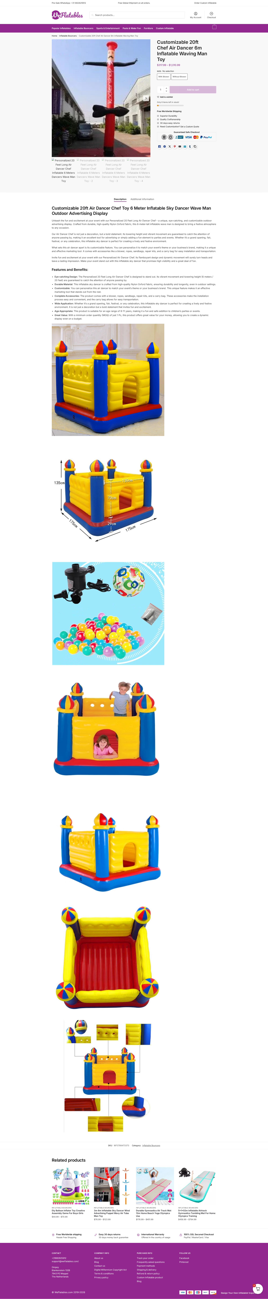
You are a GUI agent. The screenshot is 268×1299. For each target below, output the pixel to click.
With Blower (163, 76)
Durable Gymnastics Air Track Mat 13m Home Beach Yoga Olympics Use (153, 1213)
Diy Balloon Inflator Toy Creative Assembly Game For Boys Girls (68, 1212)
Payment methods (146, 1265)
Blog (96, 1262)
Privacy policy (101, 1277)
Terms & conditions (104, 1273)
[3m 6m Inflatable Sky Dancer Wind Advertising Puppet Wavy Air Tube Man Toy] (113, 1186)
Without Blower (179, 76)
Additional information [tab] (142, 199)
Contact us (99, 1265)
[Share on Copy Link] (195, 146)
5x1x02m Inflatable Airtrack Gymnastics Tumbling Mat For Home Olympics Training (196, 1213)
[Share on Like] (159, 146)
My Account (195, 17)
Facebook (184, 1258)
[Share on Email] (179, 146)
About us (98, 1258)
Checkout (211, 17)
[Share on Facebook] (164, 146)
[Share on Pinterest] (174, 146)
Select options (71, 1225)
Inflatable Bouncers (68, 36)
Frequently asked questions (151, 1262)
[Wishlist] (85, 1171)
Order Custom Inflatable (205, 3)
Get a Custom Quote (189, 126)
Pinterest (184, 1262)
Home (54, 36)
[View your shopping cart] (214, 28)
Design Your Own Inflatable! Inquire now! (241, 1293)
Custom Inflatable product (150, 1277)
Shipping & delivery (146, 1269)
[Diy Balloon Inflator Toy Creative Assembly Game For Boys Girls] (71, 1186)
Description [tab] (120, 199)
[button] (146, 98)
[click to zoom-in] (101, 98)
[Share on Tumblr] (189, 146)
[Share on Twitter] (169, 146)
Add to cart (193, 89)
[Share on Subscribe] (184, 146)
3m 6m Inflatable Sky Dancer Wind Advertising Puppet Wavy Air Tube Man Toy (112, 1213)
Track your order (145, 1258)
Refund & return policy (148, 1273)
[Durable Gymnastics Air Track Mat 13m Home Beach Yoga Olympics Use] (155, 1186)
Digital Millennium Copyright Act (110, 1269)
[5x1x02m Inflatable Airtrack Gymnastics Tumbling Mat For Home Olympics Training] (197, 1186)
